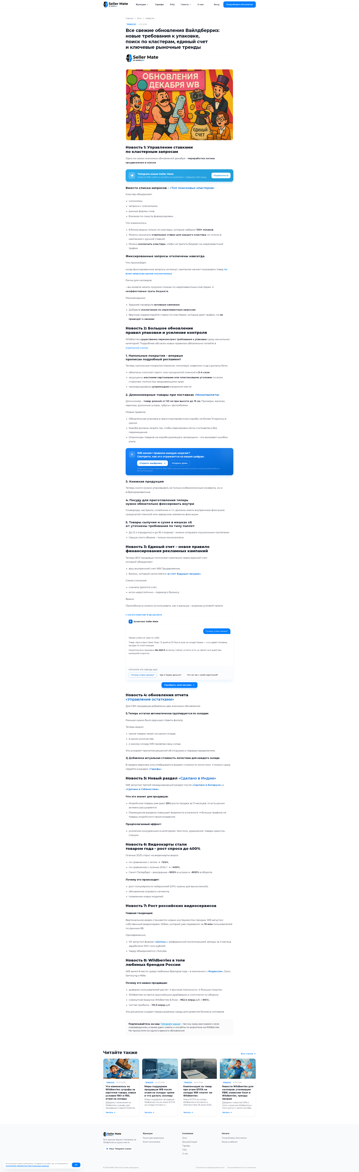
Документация (189, 1142)
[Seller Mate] (115, 4)
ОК (76, 1165)
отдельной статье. (137, 347)
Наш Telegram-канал (120, 1148)
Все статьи (247, 1053)
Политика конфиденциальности (210, 1167)
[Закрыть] (352, 1158)
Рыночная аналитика (153, 1138)
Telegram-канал (170, 1024)
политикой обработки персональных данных (27, 1166)
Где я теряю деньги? (170, 675)
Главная (129, 18)
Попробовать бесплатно (234, 1138)
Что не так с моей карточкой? (202, 675)
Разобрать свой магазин (178, 685)
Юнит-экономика (151, 1142)
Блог (139, 18)
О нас (200, 4)
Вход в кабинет (230, 1142)
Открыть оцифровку (150, 463)
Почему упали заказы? (142, 675)
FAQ (172, 4)
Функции (141, 4)
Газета (184, 4)
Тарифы (159, 4)
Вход (216, 4)
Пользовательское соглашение (241, 1167)
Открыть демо (179, 463)
